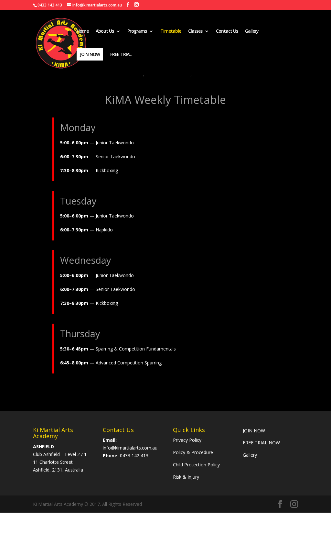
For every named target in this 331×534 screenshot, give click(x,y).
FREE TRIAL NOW (261, 442)
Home (83, 31)
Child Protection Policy (196, 465)
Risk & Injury (186, 477)
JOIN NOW (254, 431)
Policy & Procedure (193, 452)
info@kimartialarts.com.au (130, 448)
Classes (195, 31)
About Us (105, 31)
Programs (137, 31)
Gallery (252, 31)
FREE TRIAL (120, 54)
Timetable (170, 31)
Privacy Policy (187, 440)
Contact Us (227, 31)
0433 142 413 (134, 455)
